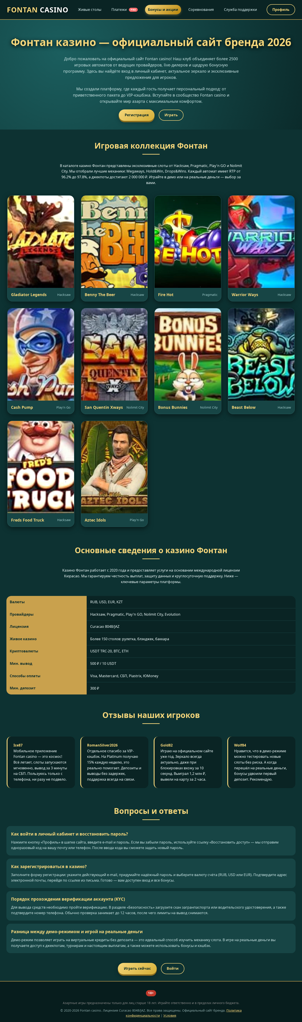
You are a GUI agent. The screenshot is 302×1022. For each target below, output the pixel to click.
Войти (173, 968)
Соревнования (201, 9)
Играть (171, 114)
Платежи (123, 9)
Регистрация (137, 114)
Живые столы (89, 9)
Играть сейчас (137, 968)
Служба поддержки (240, 9)
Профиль (280, 9)
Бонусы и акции (163, 9)
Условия (169, 1015)
